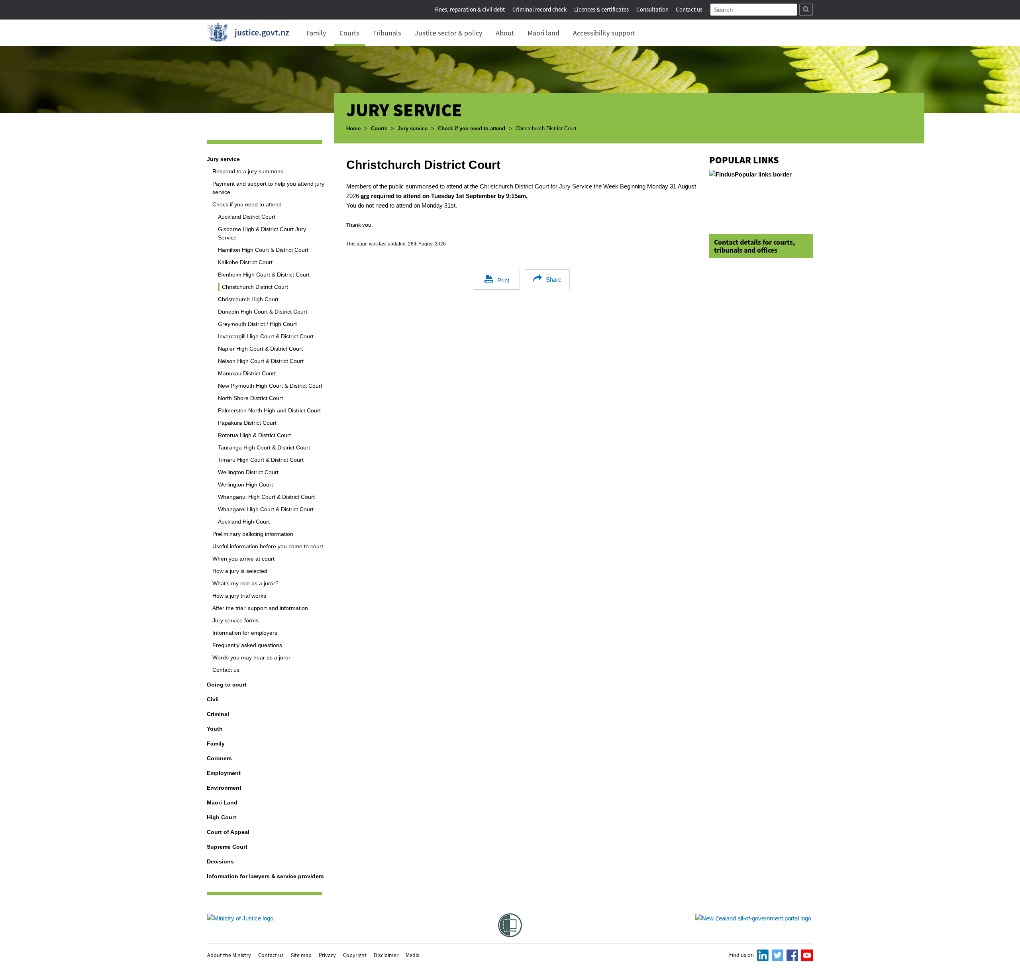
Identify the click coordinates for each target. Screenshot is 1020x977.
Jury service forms (235, 620)
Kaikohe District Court (245, 262)
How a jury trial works (239, 595)
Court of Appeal (228, 832)
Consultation (653, 9)
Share (553, 279)
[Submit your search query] (806, 10)
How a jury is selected (239, 571)
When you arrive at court (243, 558)
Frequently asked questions (247, 645)
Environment (224, 788)
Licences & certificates (601, 9)
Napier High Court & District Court (260, 348)
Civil (213, 699)
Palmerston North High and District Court (269, 410)
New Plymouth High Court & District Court (270, 386)
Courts (349, 32)
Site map (301, 954)
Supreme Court (227, 847)
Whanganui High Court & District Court (266, 497)
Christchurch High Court (248, 299)
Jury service (413, 128)
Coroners (219, 758)
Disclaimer (386, 954)
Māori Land (222, 802)
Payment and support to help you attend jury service (268, 187)
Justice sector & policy (448, 32)
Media (413, 954)
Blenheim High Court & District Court (264, 274)
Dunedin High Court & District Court (262, 311)
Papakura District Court (247, 423)
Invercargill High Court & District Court (266, 336)
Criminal (218, 714)
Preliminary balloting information (252, 534)
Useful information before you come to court (267, 546)
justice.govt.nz (262, 32)
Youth (215, 729)
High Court (221, 817)
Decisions (220, 861)
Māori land (543, 32)
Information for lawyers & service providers (265, 876)
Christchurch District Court (255, 287)
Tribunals (387, 32)
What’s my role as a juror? (245, 583)
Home (353, 128)
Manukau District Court (247, 373)
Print (503, 280)
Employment (224, 773)
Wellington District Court (248, 472)
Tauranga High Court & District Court (264, 447)
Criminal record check (539, 9)
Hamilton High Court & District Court (263, 250)
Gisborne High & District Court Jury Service (262, 233)
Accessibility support (604, 32)
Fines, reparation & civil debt (469, 9)
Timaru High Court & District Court (261, 460)
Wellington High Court (245, 484)
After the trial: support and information (260, 608)
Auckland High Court (244, 521)
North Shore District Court (250, 398)
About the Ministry (229, 954)
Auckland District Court (246, 217)
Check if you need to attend (471, 128)
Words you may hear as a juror (251, 657)
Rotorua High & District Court (254, 435)
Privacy (327, 954)
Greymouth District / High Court (257, 324)
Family (316, 32)
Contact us (689, 9)
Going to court (227, 684)
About (505, 32)
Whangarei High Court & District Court (266, 509)
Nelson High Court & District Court (261, 361)
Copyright (355, 954)
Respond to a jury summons (247, 171)
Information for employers (244, 633)
